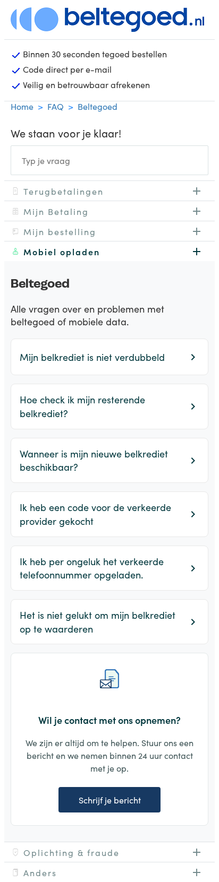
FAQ (55, 106)
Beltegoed (97, 106)
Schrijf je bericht (110, 800)
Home (22, 106)
